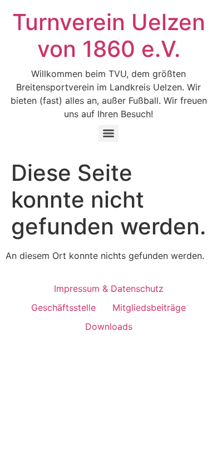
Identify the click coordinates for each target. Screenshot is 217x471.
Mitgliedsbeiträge (149, 307)
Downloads (108, 326)
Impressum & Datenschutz (109, 288)
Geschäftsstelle (63, 307)
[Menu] (108, 133)
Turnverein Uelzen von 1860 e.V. (108, 35)
